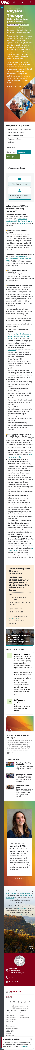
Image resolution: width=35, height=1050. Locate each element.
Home (10, 8)
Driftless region (22, 908)
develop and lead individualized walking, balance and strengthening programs (20, 336)
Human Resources (24, 1017)
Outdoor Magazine (25, 893)
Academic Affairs (10, 1015)
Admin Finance (9, 1021)
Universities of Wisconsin (12, 1028)
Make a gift (10, 157)
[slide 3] (19, 878)
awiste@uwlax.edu (14, 618)
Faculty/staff (23, 1013)
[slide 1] (15, 878)
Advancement (9, 1024)
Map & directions (10, 1035)
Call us (11, 977)
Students (22, 1015)
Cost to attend (11, 152)
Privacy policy (24, 1046)
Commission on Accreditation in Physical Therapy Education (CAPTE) (19, 221)
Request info (11, 147)
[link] (20, 637)
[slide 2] (17, 878)
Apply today (22, 152)
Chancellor (8, 1013)
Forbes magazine (11, 893)
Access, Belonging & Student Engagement (11, 1018)
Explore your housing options (15, 915)
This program (12, 350)
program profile (23, 223)
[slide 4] (21, 878)
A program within (18, 86)
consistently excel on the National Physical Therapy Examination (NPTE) (19, 259)
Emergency (8, 1033)
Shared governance (10, 1026)
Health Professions (16, 8)
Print (31, 948)
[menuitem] (12, 1013)
